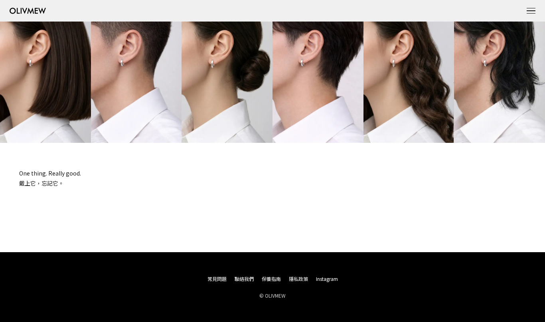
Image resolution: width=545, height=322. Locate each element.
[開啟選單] (531, 10)
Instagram (327, 278)
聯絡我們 (244, 278)
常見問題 (217, 278)
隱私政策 (298, 278)
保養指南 (271, 278)
